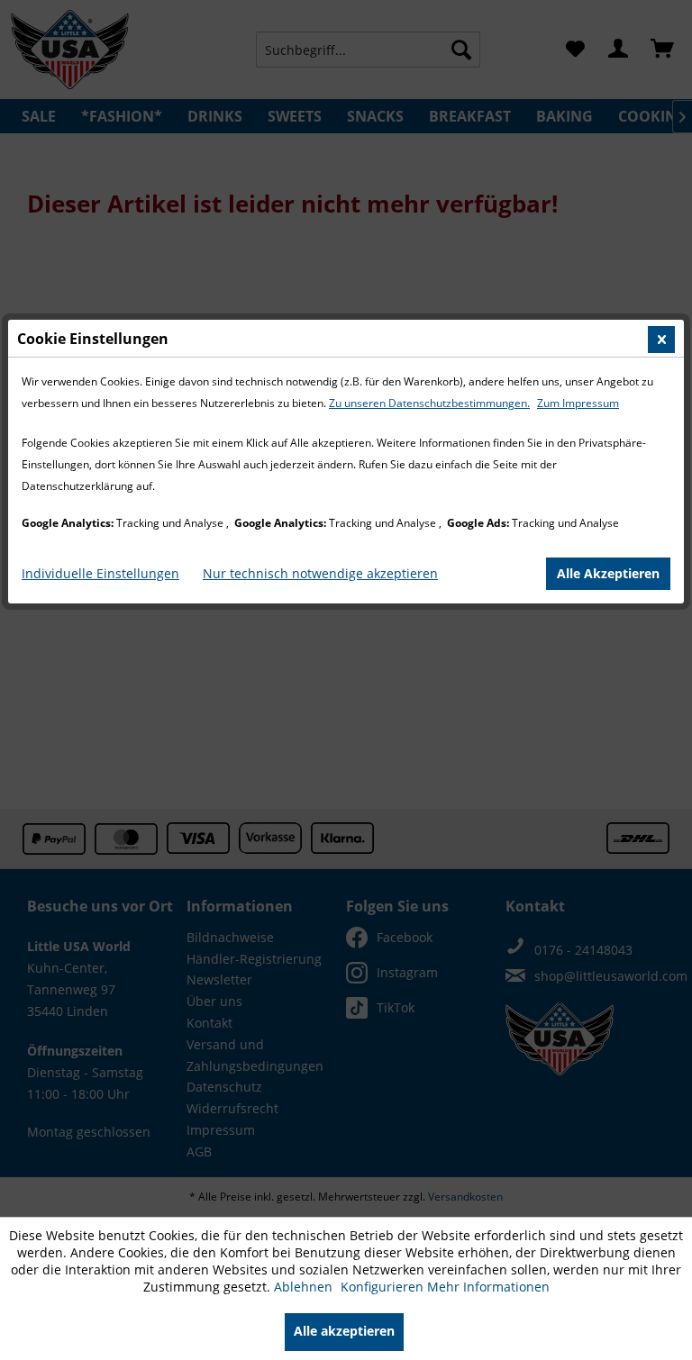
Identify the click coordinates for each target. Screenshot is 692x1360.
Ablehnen (305, 1286)
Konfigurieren (384, 1286)
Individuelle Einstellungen (100, 573)
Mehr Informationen (488, 1286)
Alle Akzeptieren (608, 573)
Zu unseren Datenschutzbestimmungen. (429, 403)
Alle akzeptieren (344, 1330)
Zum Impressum (578, 403)
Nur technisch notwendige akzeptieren (320, 573)
